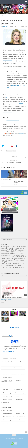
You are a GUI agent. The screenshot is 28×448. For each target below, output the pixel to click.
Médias (13, 256)
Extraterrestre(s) (9, 251)
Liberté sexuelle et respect (12, 120)
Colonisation (3, 250)
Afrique (2, 246)
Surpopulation (21, 263)
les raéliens (21, 133)
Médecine (9, 256)
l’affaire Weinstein (7, 60)
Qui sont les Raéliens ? (7, 377)
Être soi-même (8, 268)
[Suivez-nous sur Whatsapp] (22, 192)
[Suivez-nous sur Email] (25, 192)
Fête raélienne (16, 251)
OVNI (22, 258)
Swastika (3, 265)
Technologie (9, 265)
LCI (7, 97)
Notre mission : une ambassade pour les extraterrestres (13, 374)
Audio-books (5, 358)
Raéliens (22, 260)
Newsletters (23, 367)
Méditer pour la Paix (17, 258)
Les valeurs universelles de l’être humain (10, 367)
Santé (3, 264)
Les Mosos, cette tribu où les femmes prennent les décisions (19, 181)
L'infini (15, 255)
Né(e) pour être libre (4, 300)
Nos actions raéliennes (7, 371)
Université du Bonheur (8, 267)
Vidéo (17, 267)
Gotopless (22, 251)
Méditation (18, 256)
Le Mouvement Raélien (7, 364)
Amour (21, 246)
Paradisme (10, 260)
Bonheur (9, 248)
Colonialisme (20, 248)
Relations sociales (9, 150)
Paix (24, 258)
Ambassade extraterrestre (11, 246)
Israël (11, 255)
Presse (16, 260)
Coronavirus (11, 249)
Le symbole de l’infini (18, 364)
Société (14, 150)
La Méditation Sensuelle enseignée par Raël (11, 361)
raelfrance (6, 26)
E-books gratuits (12, 358)
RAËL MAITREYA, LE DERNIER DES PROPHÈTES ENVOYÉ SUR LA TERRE (12, 381)
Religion (4, 262)
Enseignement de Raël (6, 299)
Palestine (4, 260)
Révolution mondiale (22, 262)
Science (9, 263)
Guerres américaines (5, 253)
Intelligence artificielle (5, 255)
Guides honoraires (16, 253)
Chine (15, 248)
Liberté (18, 255)
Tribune (17, 265)
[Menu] (26, 2)
